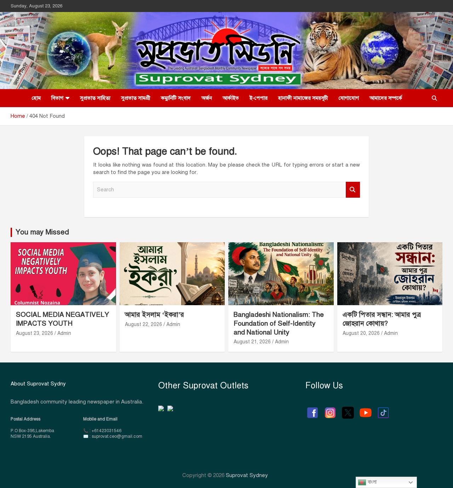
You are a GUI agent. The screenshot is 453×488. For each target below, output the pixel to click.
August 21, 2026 (252, 342)
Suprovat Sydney (247, 475)
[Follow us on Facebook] (312, 409)
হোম (36, 98)
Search (353, 190)
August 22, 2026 (143, 324)
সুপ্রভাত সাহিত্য (95, 98)
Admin (64, 333)
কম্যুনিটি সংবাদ (176, 98)
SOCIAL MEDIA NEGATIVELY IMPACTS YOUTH (62, 318)
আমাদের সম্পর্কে (385, 98)
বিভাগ (57, 98)
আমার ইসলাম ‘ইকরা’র (154, 314)
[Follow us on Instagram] (330, 409)
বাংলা (371, 482)
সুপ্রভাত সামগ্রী (135, 98)
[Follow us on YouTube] (366, 409)
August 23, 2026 (34, 333)
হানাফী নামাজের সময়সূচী (303, 98)
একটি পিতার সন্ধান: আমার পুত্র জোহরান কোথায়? (382, 318)
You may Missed (42, 232)
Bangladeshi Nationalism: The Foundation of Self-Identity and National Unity (279, 323)
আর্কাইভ (231, 98)
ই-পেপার (259, 98)
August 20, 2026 (361, 333)
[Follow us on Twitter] (348, 409)
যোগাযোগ (349, 98)
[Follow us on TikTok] (383, 409)
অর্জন (206, 98)
